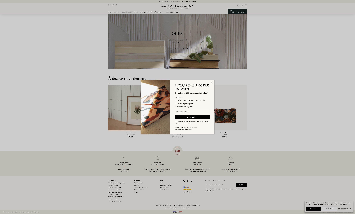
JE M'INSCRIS (192, 117)
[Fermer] (211, 82)
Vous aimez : (179, 97)
